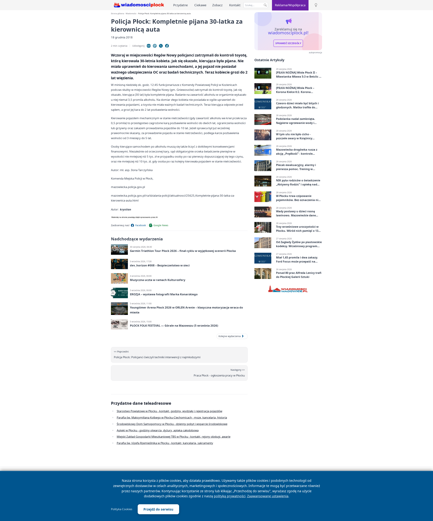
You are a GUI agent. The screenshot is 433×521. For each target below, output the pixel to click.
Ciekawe (200, 5)
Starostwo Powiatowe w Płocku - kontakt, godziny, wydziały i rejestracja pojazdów (169, 411)
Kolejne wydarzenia (230, 336)
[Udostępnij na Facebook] (167, 46)
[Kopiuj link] (149, 46)
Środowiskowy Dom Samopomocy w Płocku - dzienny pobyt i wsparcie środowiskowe (172, 424)
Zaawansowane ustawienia (267, 496)
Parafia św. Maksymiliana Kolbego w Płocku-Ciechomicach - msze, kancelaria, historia (172, 417)
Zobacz (217, 5)
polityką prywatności (229, 496)
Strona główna (117, 13)
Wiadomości (131, 13)
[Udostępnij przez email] (155, 46)
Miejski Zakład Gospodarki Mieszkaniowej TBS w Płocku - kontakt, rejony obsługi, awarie (173, 437)
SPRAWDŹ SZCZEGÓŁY (288, 43)
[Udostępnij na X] (161, 46)
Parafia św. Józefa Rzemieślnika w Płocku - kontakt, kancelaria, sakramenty (165, 443)
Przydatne (180, 5)
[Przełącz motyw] (316, 5)
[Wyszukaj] (265, 5)
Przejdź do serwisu (158, 509)
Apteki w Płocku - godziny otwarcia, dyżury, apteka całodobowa (158, 430)
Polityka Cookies (121, 509)
